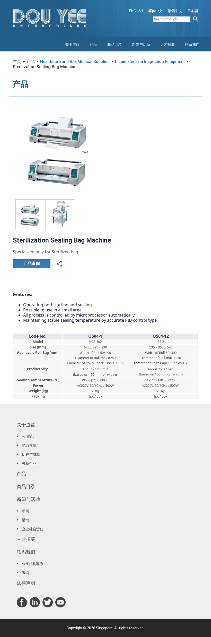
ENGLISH (136, 11)
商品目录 (114, 44)
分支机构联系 (32, 564)
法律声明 (26, 583)
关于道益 (72, 44)
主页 (17, 61)
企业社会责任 (32, 529)
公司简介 (29, 436)
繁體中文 (175, 11)
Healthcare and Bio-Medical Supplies (75, 61)
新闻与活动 (141, 44)
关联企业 (29, 463)
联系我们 (192, 44)
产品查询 (31, 263)
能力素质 (29, 445)
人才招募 (167, 44)
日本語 (192, 11)
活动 (25, 520)
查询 (25, 573)
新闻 (25, 511)
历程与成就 (31, 454)
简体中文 (155, 11)
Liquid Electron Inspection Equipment (150, 61)
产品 (93, 44)
